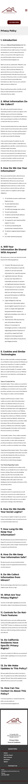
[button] (26, 11)
